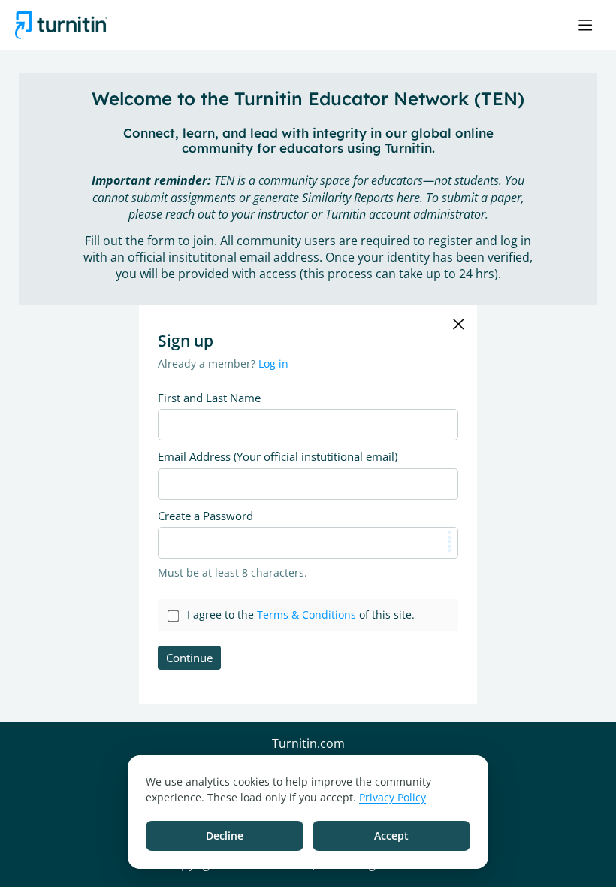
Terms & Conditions (306, 614)
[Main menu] (585, 24)
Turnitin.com (308, 744)
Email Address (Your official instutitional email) (277, 456)
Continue (189, 657)
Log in (273, 363)
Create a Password (205, 515)
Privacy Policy (392, 797)
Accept (391, 835)
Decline (224, 835)
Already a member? (223, 363)
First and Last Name (209, 397)
